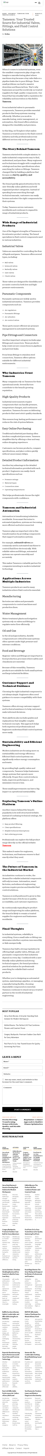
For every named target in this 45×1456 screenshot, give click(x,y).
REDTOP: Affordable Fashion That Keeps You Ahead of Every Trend (33, 1314)
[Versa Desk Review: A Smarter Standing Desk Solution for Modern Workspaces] (7, 1143)
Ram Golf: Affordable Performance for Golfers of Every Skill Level (10, 1393)
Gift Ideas (16, 1147)
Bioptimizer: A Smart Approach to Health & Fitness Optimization (33, 1121)
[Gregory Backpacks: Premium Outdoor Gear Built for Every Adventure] (27, 1143)
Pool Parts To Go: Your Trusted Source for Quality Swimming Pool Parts (38, 1156)
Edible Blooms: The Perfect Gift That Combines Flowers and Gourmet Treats (17, 1156)
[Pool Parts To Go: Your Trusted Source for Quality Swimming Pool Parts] (38, 1143)
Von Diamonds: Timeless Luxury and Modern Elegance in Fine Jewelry (33, 1393)
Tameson (6, 845)
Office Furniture (5, 1148)
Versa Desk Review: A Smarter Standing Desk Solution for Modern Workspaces (6, 1157)
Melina (7, 34)
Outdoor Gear (26, 1148)
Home (4, 13)
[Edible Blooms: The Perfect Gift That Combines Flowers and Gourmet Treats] (17, 1143)
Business (12, 13)
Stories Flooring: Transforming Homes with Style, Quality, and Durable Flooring (11, 1124)
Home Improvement (37, 1148)
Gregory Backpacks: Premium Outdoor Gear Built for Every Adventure (27, 1156)
